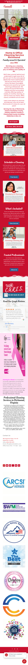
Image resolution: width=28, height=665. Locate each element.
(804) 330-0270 (10, 442)
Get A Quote (14, 39)
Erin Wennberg (9, 323)
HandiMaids (7, 405)
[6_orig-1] (14, 297)
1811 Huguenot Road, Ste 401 (10, 438)
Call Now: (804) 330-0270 (14, 126)
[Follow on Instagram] (10, 465)
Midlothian (15, 406)
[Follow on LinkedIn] (16, 465)
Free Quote (14, 177)
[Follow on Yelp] (19, 465)
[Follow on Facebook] (4, 465)
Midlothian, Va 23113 (8, 440)
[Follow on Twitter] (7, 465)
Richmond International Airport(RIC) (14, 407)
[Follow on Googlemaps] (13, 465)
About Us (14, 270)
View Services (14, 223)
